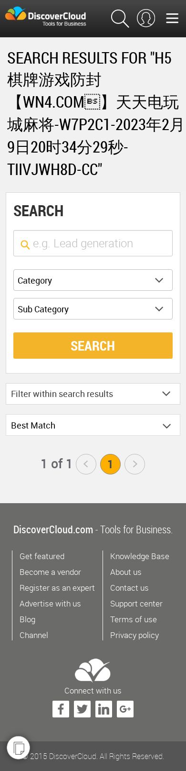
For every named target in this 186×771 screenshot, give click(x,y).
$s (52, 16)
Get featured (42, 556)
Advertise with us (50, 603)
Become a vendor (50, 571)
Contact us (129, 587)
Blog (27, 619)
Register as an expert (57, 587)
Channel (34, 634)
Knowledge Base (139, 556)
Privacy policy (134, 634)
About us (126, 571)
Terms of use (133, 619)
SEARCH (93, 345)
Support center (136, 603)
